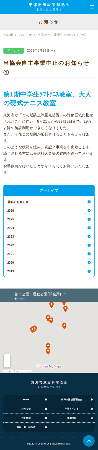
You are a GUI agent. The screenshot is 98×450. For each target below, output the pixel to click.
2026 (10, 210)
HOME (8, 34)
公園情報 (72, 418)
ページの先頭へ (89, 441)
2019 (10, 271)
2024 (10, 228)
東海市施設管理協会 (72, 399)
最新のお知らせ (18, 202)
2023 (10, 236)
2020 (10, 262)
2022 (10, 245)
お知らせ (25, 34)
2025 (10, 219)
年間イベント (72, 408)
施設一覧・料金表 (26, 427)
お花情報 (26, 418)
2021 (10, 254)
